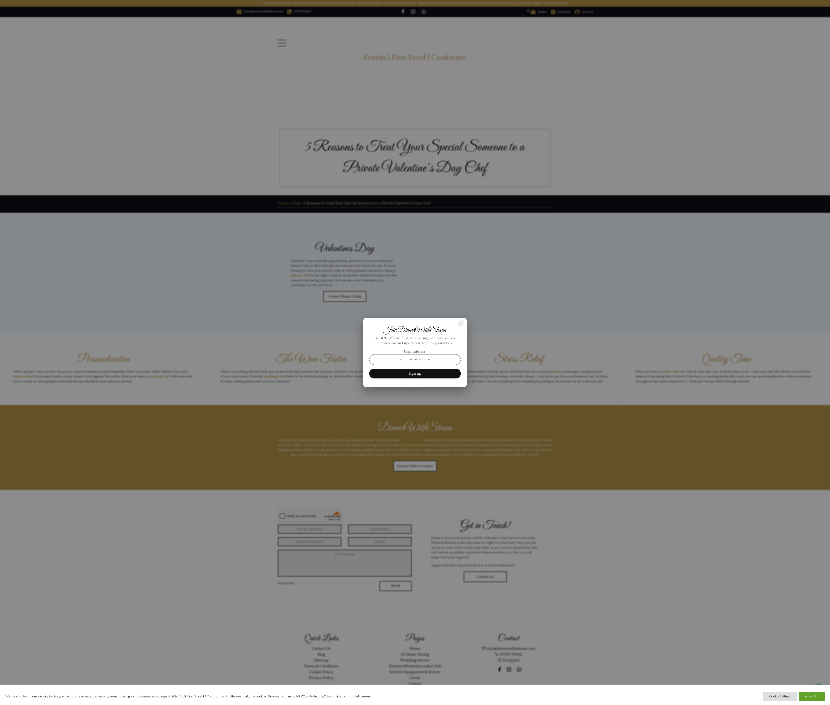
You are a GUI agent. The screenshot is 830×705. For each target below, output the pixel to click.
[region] (415, 695)
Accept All (811, 696)
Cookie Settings (780, 696)
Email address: (415, 352)
